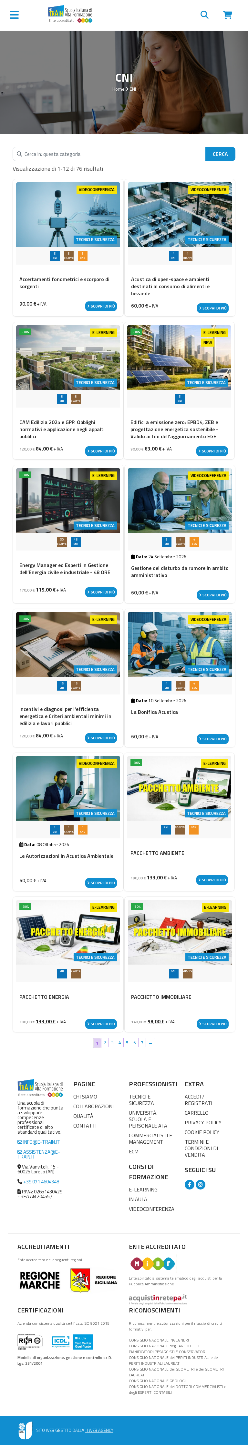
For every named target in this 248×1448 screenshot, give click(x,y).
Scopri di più (102, 306)
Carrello (197, 1113)
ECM (134, 1151)
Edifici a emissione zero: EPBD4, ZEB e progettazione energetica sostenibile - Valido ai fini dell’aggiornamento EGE (174, 429)
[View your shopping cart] (227, 15)
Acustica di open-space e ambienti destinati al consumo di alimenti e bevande (170, 286)
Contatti (85, 1125)
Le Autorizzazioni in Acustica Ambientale (66, 856)
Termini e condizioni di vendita (201, 1148)
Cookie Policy (202, 1132)
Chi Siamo (85, 1096)
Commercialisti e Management (150, 1138)
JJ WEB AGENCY (99, 1430)
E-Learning (143, 1189)
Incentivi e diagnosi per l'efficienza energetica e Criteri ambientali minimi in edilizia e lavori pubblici (65, 716)
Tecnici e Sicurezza (141, 1100)
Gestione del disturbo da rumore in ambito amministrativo (180, 571)
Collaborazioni (93, 1106)
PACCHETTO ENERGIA (44, 997)
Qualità (83, 1116)
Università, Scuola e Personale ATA (148, 1119)
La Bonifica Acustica (154, 712)
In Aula (138, 1199)
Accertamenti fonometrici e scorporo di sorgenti (64, 282)
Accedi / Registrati (198, 1100)
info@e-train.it (41, 1142)
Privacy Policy (203, 1122)
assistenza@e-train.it (38, 1154)
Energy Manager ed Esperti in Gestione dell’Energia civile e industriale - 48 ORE (64, 568)
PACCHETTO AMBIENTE (157, 853)
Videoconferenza (151, 1209)
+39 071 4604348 (41, 1181)
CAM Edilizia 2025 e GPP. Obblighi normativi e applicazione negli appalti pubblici (62, 429)
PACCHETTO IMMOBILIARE (161, 997)
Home (118, 89)
